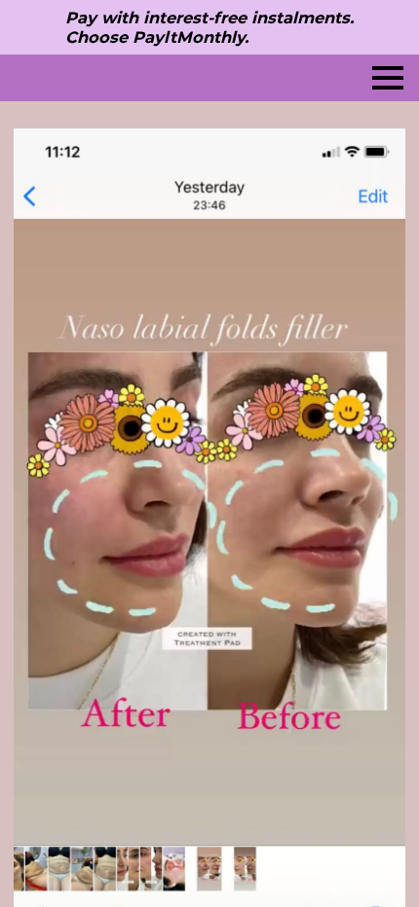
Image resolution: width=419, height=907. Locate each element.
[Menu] (387, 77)
